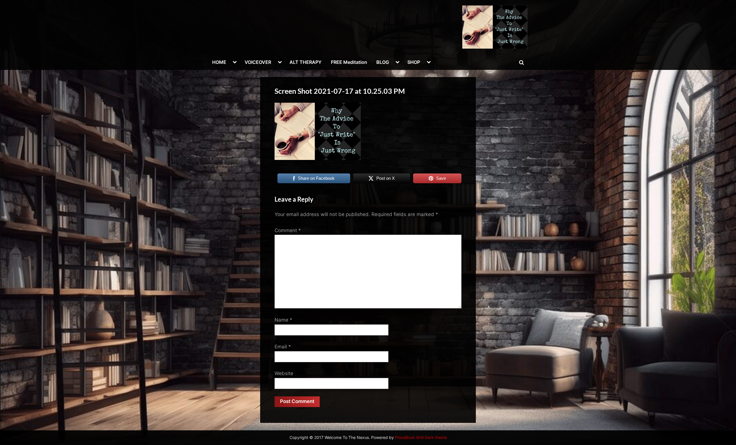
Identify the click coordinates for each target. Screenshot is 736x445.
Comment (288, 230)
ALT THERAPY (305, 62)
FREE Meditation (349, 62)
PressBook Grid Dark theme (421, 437)
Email (283, 346)
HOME (219, 62)
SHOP (413, 62)
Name (283, 320)
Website (284, 373)
